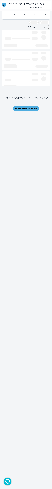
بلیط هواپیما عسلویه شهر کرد (26, 108)
